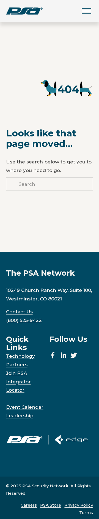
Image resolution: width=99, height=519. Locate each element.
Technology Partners (20, 360)
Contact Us (19, 311)
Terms (86, 512)
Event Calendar (24, 407)
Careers (29, 505)
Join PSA (16, 373)
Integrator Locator (18, 386)
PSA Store (50, 505)
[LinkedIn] (63, 355)
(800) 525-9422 (24, 320)
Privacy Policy (78, 505)
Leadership (19, 415)
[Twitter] (73, 355)
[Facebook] (53, 355)
